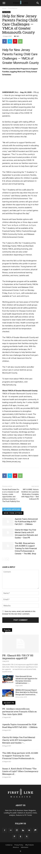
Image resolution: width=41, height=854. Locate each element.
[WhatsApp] (20, 41)
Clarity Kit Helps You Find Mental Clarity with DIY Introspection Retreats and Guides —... (18, 740)
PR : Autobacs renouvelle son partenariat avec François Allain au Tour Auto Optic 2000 (19, 711)
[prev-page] (3, 559)
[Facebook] (4, 41)
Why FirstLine (29, 845)
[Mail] (29, 830)
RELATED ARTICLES (12, 509)
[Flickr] (10, 830)
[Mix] (35, 830)
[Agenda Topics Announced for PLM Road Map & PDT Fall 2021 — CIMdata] (8, 522)
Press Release (12, 8)
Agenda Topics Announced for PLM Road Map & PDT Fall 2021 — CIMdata (26, 521)
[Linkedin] (23, 830)
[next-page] (7, 559)
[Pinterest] (15, 41)
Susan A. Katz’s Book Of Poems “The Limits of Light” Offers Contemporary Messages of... (20, 771)
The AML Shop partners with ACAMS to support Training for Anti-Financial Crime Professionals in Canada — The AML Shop (26, 548)
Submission (24, 847)
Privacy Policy (18, 845)
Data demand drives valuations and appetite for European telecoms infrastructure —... (26, 679)
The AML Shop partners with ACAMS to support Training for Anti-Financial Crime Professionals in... (20, 756)
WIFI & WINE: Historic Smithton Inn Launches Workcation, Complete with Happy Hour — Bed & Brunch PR (30, 494)
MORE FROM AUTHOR (13, 513)
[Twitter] (10, 41)
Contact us (8, 845)
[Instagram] (17, 830)
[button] (4, 3)
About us (16, 847)
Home (4, 8)
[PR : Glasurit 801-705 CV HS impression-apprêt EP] (20, 644)
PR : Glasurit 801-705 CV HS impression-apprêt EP (17, 657)
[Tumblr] (20, 836)
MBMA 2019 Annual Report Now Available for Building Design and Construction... (26, 692)
